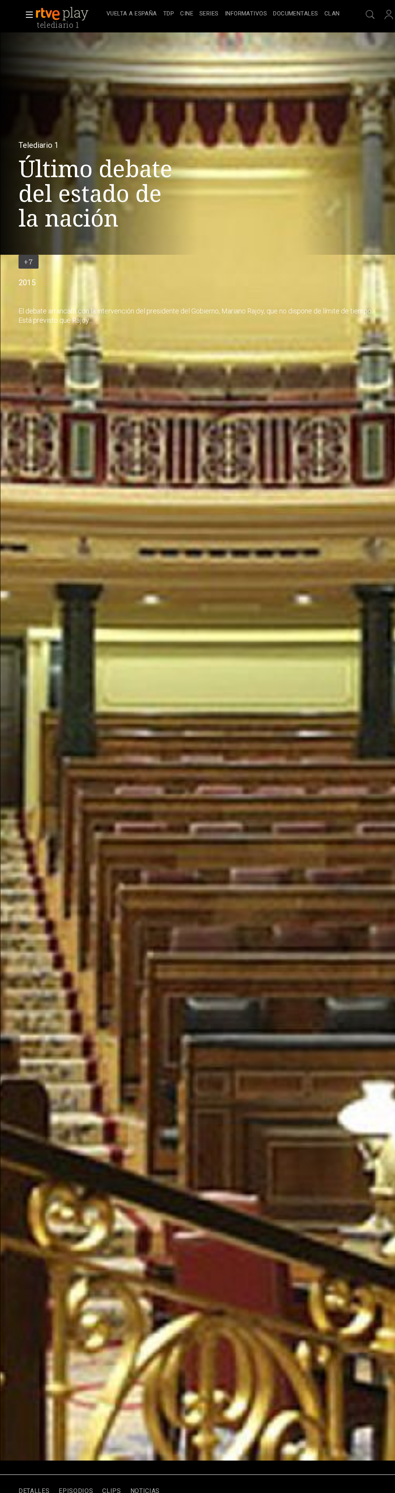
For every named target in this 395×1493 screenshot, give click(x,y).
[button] (27, 14)
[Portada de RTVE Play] (62, 14)
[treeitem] (131, 14)
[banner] (69, 14)
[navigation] (223, 14)
